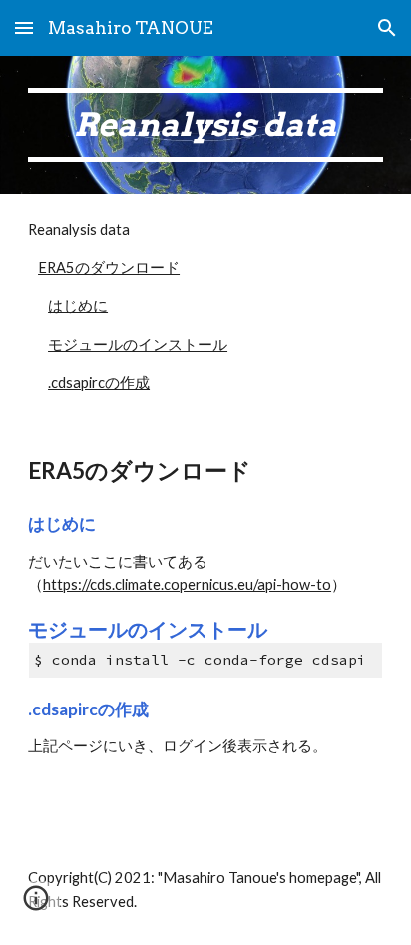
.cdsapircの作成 (99, 382)
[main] (205, 125)
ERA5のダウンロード (109, 267)
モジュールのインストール (137, 344)
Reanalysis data (79, 229)
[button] (24, 27)
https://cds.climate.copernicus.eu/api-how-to (187, 584)
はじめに (78, 305)
